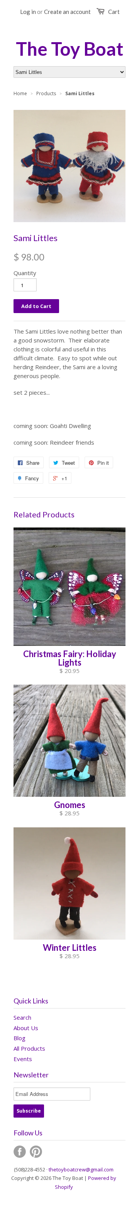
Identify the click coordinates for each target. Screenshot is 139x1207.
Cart (114, 11)
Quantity (25, 273)
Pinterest (36, 1151)
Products (46, 93)
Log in (28, 11)
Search (22, 1017)
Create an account (67, 11)
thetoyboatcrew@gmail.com (81, 1169)
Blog (19, 1038)
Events (23, 1059)
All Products (29, 1048)
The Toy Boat (70, 48)
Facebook (20, 1151)
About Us (26, 1028)
